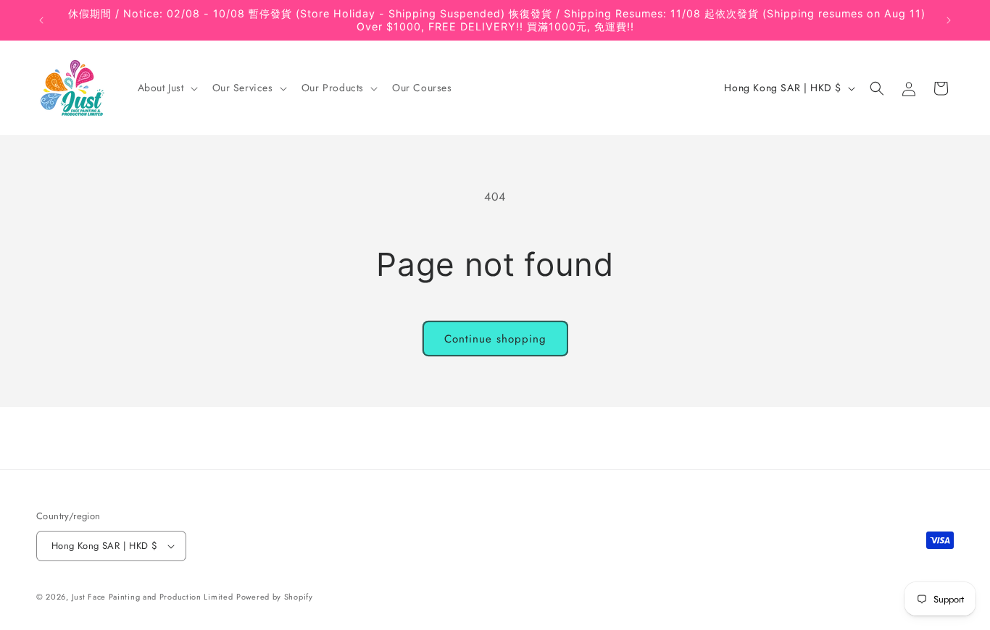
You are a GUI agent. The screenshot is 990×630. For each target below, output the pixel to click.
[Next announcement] (949, 20)
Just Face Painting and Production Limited (152, 596)
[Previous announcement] (41, 20)
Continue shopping (495, 339)
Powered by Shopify (274, 596)
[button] (166, 88)
